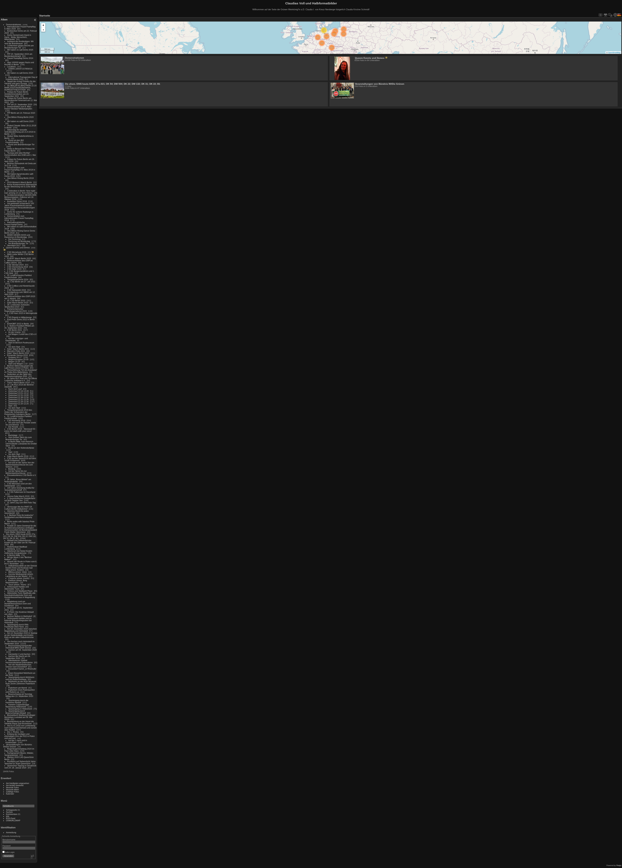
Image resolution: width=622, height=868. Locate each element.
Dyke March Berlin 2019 (17, 456)
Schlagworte (11, 810)
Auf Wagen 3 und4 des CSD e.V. (22, 334)
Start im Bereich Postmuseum (21, 343)
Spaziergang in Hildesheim (20, 709)
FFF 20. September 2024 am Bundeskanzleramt (18, 55)
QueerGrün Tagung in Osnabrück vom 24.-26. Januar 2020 (20, 767)
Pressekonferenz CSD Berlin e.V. (21, 475)
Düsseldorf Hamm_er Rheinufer (22, 669)
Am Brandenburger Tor (18, 243)
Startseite (44, 15)
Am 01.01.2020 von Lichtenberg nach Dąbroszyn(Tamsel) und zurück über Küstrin (20, 728)
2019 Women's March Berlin (19, 182)
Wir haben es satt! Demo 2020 (20, 121)
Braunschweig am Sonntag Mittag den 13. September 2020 (19, 695)
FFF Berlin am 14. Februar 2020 (21, 113)
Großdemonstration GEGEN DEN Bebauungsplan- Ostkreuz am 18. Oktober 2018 (20, 197)
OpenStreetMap (614, 52)
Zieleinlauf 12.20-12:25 (18, 404)
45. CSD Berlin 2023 (16, 300)
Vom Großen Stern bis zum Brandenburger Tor (19, 438)
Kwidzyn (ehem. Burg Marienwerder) (16, 581)
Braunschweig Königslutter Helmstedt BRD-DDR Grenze (19, 647)
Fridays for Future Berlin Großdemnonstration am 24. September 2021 (16, 94)
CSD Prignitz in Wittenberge (19, 317)
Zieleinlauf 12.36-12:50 (18, 397)
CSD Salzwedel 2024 (16, 290)
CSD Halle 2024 (14, 269)
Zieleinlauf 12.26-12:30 (18, 401)
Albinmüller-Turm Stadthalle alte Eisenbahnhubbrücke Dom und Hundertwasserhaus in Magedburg (19, 595)
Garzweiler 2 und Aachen (19, 654)
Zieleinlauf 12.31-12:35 (18, 399)
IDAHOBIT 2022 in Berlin (18, 324)
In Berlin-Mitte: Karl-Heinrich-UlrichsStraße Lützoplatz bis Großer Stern (21, 443)
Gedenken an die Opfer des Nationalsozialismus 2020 (17, 375)
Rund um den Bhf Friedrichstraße (15, 141)
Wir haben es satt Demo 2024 (20, 73)
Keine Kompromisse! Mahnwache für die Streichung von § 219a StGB (20, 185)
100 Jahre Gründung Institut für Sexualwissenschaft (19, 489)
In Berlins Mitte (13, 555)
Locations (11, 67)
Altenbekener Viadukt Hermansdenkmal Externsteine (19, 661)
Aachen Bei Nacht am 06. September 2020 (18, 657)
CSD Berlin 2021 (14, 330)
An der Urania (14, 332)
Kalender (10, 794)
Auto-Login (10, 852)
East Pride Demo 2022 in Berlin (21, 319)
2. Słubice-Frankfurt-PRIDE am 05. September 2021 (19, 327)
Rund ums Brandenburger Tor (21, 144)
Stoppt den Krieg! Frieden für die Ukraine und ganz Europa (20, 82)
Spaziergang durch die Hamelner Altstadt (17, 701)
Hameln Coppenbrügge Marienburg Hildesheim (17, 706)
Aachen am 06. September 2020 (22, 650)
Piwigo (618, 865)
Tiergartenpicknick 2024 (17, 279)
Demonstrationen (13, 24)
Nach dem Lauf (15, 389)
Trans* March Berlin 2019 (18, 383)
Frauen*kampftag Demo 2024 (20, 58)
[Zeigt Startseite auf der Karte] (615, 15)
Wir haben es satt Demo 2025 (20, 50)
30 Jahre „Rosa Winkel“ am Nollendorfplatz (17, 480)
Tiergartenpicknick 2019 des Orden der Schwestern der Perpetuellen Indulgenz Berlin (18, 412)
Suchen (9, 812)
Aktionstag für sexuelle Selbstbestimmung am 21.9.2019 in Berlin (19, 132)
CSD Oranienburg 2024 (17, 267)
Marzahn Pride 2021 (16, 351)
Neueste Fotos (12, 787)
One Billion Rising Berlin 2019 (20, 178)
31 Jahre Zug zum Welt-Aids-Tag (21, 503)
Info (7, 816)
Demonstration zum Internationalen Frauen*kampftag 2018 (18, 218)
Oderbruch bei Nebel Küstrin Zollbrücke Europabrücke (18, 552)
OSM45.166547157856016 (20, 69)
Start (10, 406)
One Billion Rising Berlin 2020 (20, 117)
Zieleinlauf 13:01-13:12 (18, 393)
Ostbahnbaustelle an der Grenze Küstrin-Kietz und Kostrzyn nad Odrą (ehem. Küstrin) (21, 568)
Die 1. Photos (13, 732)
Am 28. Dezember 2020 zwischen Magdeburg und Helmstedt (20, 630)
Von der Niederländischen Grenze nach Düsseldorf (18, 666)
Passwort (6, 846)
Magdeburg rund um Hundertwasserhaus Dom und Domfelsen (17, 603)
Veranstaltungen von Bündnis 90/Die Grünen (379, 84)
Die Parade (13, 427)
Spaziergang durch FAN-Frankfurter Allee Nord (16, 626)
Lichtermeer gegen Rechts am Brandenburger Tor (19, 47)
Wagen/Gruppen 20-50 (18, 359)
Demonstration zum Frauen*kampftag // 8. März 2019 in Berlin (19, 170)
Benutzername (8, 840)
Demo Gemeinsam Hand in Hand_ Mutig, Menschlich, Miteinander (17, 37)
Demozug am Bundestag (19, 241)
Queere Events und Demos (18, 248)
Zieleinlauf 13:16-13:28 (18, 391)
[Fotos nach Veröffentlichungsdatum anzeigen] (605, 15)
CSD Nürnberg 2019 (16, 420)
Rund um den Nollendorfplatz (21, 448)
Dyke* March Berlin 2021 (18, 349)
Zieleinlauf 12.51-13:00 (18, 395)
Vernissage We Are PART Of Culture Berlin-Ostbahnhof (18, 508)
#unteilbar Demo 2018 (17, 201)
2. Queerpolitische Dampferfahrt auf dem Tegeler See (19, 499)
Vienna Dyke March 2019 (18, 496)
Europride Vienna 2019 (17, 355)
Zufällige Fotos (12, 792)
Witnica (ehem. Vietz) (17, 572)
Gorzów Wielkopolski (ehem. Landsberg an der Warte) (19, 575)
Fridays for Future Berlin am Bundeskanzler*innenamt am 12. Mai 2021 (20, 100)
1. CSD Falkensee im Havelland (21, 492)
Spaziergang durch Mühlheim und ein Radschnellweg (20, 678)
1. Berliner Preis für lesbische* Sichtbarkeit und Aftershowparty (19, 516)
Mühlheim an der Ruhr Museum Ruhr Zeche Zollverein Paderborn (21, 682)
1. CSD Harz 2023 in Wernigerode (22, 313)
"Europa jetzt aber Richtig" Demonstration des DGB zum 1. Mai (20, 154)
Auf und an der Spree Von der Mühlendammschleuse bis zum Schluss (20, 465)
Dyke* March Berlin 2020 (18, 353)
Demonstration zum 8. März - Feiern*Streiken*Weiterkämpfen (18, 108)
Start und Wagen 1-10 (18, 364)
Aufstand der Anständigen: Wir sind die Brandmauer (19, 42)
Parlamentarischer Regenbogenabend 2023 (15, 310)
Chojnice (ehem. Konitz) (18, 578)
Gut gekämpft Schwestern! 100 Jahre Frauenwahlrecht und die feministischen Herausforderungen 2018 (19, 206)
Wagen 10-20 (14, 362)
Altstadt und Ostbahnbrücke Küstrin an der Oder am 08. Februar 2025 (19, 542)
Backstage (12, 435)
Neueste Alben (12, 790)
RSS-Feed (10, 818)
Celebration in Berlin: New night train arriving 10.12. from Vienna (19, 192)
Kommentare (11, 814)
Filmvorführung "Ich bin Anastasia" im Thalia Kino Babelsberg (20, 371)
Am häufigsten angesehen (17, 783)
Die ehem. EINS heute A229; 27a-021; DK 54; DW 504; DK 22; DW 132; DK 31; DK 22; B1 (19, 536)
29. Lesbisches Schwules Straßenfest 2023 (16, 306)
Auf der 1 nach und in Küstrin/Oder (16, 741)
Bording (11, 469)
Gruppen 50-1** (15, 357)
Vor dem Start (14, 347)
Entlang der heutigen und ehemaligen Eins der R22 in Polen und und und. (19, 736)
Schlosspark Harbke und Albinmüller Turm (16, 588)
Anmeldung (11, 832)
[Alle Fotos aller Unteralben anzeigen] (601, 15)
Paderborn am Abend (17, 688)
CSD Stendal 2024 (15, 265)
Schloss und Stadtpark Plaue (20, 591)
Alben (4, 19)
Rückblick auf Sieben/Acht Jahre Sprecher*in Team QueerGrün (20, 762)
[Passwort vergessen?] (32, 857)
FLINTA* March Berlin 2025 (19, 258)
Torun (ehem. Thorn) (17, 585)
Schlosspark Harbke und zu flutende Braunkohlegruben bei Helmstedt (18, 620)
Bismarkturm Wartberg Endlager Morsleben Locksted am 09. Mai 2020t (19, 717)
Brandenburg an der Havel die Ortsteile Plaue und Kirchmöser (19, 722)
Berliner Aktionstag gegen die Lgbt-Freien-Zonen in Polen (18, 367)
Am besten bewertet (14, 785)
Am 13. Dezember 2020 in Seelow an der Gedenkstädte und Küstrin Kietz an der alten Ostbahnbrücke (20, 635)
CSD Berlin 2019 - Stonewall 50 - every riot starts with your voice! (20, 430)
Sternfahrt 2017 (14, 245)
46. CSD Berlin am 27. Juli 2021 (21, 282)
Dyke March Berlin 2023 (17, 303)
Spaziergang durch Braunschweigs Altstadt (16, 712)
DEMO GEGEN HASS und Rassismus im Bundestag (17, 236)
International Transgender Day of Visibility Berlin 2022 (21, 78)
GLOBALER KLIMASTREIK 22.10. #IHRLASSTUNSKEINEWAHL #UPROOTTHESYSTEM (20, 88)
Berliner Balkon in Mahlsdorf (19, 616)
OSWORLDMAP (13, 820)
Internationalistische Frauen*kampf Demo (14, 223)
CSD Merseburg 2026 (16, 252)
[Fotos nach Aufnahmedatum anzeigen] (610, 15)
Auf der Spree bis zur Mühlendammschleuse (16, 472)
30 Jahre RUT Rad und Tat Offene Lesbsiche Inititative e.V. (20, 379)
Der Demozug (14, 239)
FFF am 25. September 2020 (19, 104)
